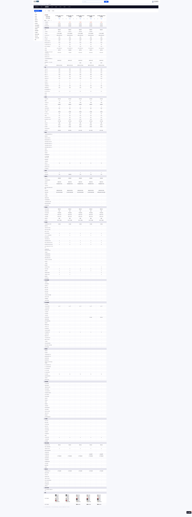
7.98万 (80, 22)
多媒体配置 (36, 30)
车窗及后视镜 (37, 34)
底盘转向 (36, 19)
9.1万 (70, 22)
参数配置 (47, 6)
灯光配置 (36, 32)
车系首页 (36, 6)
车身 (35, 12)
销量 (64, 6)
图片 (42, 6)
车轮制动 (36, 21)
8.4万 (101, 22)
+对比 (59, 18)
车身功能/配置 (37, 25)
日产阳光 (49, 4)
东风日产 (46, 4)
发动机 (36, 14)
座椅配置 (36, 28)
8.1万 (59, 22)
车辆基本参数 (37, 10)
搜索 (106, 1)
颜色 (35, 39)
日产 (43, 4)
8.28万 (91, 22)
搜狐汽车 (36, 2)
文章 (60, 6)
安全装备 (36, 23)
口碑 (52, 6)
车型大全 (41, 4)
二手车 (69, 6)
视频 (56, 6)
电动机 (36, 16)
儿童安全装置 (37, 37)
